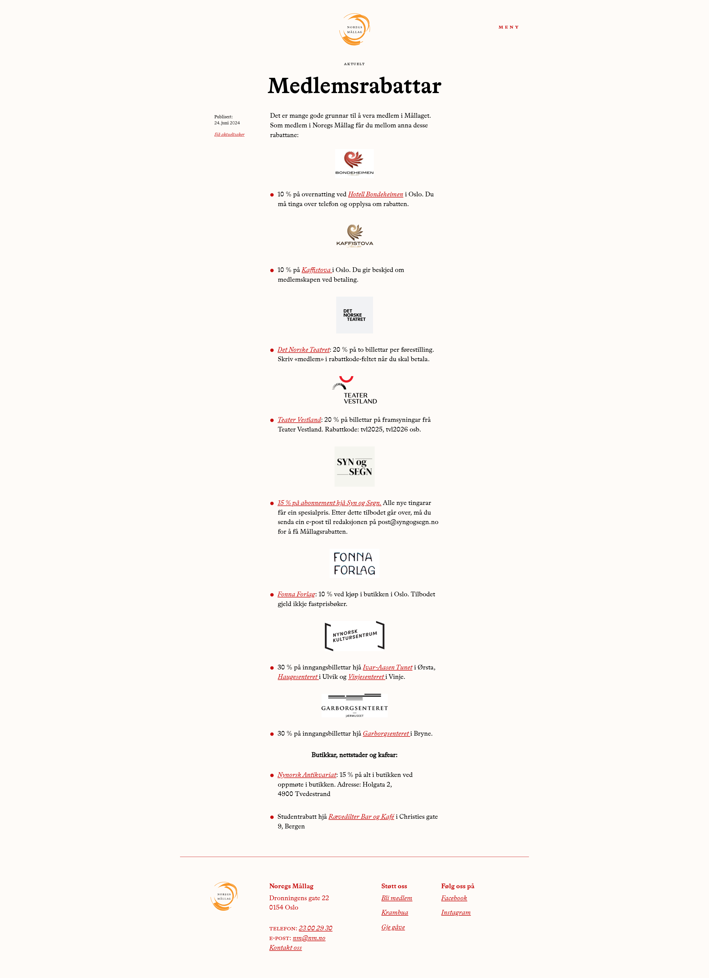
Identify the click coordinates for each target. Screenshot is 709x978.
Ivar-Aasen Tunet (387, 667)
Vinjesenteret (366, 677)
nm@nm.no (309, 938)
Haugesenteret (298, 677)
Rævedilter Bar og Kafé (361, 817)
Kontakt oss (285, 948)
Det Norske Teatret (304, 350)
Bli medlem (396, 898)
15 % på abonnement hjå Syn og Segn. (329, 503)
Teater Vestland (299, 420)
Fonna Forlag (296, 594)
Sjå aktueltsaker (229, 135)
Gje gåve (393, 927)
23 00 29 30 (315, 928)
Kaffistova (317, 270)
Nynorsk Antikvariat (307, 775)
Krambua (394, 913)
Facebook (454, 898)
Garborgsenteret (386, 734)
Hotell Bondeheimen (375, 194)
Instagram (456, 913)
